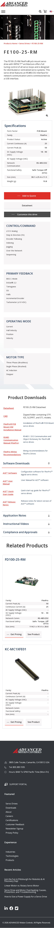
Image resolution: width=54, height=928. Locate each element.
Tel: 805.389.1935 (17, 767)
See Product (34, 634)
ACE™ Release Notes (9, 503)
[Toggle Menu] (3, 11)
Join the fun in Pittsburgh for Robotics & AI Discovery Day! (24, 880)
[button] (26, 464)
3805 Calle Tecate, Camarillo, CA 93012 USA (29, 762)
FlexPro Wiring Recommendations (12, 453)
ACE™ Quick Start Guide (8, 493)
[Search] (40, 11)
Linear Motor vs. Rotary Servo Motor (21, 885)
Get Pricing (16, 634)
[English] (51, 11)
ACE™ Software (10, 473)
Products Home (10, 43)
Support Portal (18, 784)
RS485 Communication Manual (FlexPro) (11, 440)
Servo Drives (24, 43)
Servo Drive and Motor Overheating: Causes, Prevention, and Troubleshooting (25, 891)
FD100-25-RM (15, 559)
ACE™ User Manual (8, 482)
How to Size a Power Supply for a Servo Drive (25, 896)
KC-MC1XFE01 (15, 649)
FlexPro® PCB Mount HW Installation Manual (12, 427)
